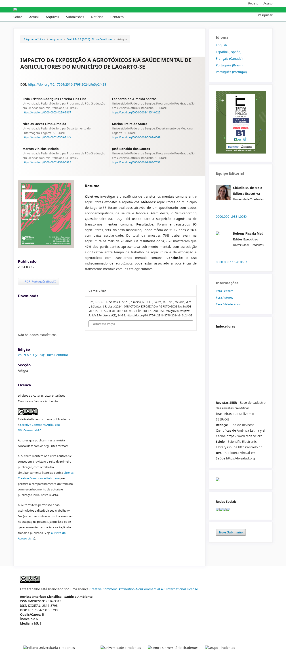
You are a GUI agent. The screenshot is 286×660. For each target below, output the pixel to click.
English (221, 45)
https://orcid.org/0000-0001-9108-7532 (136, 162)
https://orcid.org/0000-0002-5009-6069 (136, 137)
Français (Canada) (229, 58)
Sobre (17, 17)
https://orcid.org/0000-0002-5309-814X (47, 137)
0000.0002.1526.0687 (231, 262)
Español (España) (228, 52)
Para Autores (224, 297)
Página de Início (34, 39)
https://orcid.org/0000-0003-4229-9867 (47, 112)
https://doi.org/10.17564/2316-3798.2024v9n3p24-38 (67, 84)
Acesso (268, 3)
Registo (253, 3)
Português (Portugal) (231, 72)
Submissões (75, 17)
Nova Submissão (231, 532)
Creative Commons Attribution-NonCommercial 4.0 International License (143, 589)
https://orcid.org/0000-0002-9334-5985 (47, 162)
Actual (34, 17)
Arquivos (52, 17)
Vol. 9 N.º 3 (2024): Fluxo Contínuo (89, 39)
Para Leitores (224, 291)
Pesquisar (265, 15)
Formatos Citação (103, 324)
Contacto (117, 17)
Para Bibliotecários (228, 304)
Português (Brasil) (229, 65)
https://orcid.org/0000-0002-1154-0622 (136, 112)
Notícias (97, 17)
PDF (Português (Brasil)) (40, 281)
